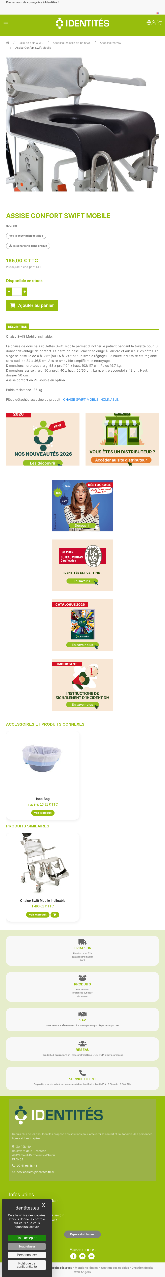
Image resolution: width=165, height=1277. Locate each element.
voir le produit (43, 812)
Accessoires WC (110, 42)
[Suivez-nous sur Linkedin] (92, 1255)
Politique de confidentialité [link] (27, 1265)
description (17, 326)
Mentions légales (86, 1267)
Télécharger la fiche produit (29, 245)
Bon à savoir (54, 1215)
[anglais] (157, 12)
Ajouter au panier (35, 305)
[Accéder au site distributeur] (122, 439)
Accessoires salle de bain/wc (72, 42)
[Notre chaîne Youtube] (82, 1255)
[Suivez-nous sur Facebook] (73, 1255)
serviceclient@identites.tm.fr (35, 1172)
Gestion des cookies (115, 1267)
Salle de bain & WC (31, 42)
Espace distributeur (82, 1234)
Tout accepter (26, 1238)
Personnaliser (27, 1255)
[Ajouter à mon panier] (55, 915)
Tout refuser (27, 1246)
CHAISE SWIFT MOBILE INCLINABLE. (91, 399)
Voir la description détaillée (26, 235)
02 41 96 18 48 (27, 1165)
